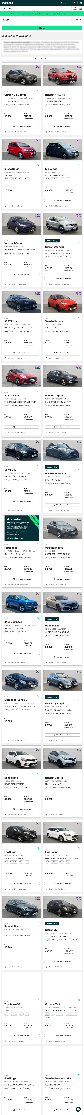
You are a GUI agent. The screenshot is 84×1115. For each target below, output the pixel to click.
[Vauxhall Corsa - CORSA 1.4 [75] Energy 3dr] (21, 224)
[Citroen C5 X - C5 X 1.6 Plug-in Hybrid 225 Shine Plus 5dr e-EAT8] (62, 985)
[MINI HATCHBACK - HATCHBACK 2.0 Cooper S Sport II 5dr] (62, 450)
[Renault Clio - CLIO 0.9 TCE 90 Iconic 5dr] (21, 758)
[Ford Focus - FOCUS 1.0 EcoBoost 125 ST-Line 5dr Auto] (21, 528)
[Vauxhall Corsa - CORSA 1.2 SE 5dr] (62, 528)
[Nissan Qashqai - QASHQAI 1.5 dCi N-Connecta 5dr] (62, 224)
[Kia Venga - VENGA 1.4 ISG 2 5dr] (62, 150)
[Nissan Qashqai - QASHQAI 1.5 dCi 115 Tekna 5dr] (62, 680)
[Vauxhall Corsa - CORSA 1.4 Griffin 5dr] (62, 302)
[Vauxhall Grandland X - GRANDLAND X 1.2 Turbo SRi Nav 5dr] (62, 1059)
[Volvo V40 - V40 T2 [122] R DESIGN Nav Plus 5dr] (21, 450)
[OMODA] (6, 8)
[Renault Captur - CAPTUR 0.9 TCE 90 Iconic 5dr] (62, 758)
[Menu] (80, 8)
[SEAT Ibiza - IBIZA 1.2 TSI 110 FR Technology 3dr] (21, 302)
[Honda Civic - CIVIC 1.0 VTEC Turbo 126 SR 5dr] (62, 602)
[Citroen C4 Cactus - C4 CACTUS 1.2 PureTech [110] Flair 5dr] (21, 75)
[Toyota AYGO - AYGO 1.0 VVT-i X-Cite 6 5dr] (21, 985)
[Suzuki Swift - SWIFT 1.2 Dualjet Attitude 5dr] (21, 376)
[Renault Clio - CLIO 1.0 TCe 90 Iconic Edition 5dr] (21, 907)
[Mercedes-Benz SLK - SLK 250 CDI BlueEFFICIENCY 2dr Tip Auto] (21, 680)
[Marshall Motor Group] (7, 3)
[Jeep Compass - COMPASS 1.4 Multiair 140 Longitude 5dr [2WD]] (21, 602)
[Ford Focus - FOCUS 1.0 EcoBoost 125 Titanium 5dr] (62, 832)
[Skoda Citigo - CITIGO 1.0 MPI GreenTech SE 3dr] (21, 150)
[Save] (38, 91)
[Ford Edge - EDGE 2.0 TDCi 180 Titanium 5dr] (21, 832)
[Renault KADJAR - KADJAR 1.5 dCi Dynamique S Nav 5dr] (62, 75)
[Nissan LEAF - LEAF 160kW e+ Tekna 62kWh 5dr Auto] (62, 907)
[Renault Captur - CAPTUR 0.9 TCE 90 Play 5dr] (62, 376)
